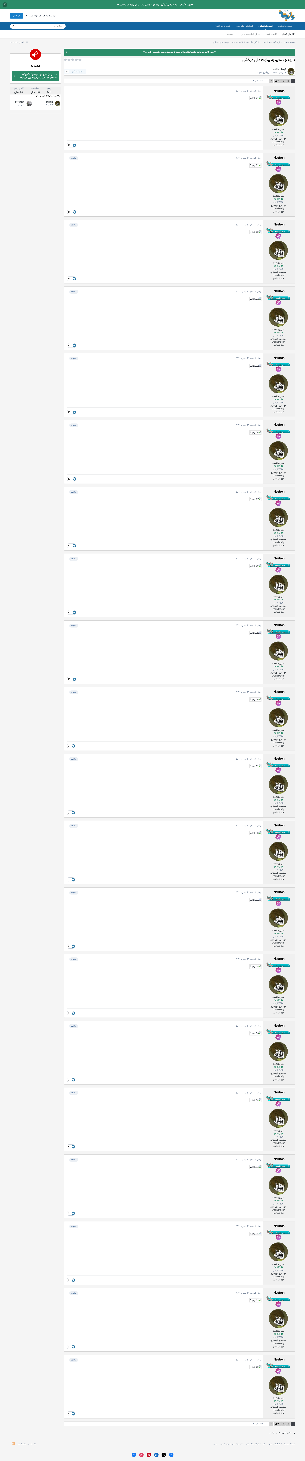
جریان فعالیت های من (250, 34)
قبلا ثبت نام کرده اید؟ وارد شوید (41, 16)
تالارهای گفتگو (288, 34)
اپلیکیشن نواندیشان (244, 26)
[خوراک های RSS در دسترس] (13, 1444)
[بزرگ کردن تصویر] (255, 98)
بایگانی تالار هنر (262, 73)
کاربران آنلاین (271, 34)
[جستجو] (13, 26)
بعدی (277, 80)
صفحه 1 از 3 (259, 80)
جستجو (230, 34)
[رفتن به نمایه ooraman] (29, 103)
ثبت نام (16, 15)
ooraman (19, 102)
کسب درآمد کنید (223, 26)
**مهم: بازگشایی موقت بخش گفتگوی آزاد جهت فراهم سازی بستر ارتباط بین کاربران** (155, 5)
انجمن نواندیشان (265, 26)
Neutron (276, 69)
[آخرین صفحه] (271, 81)
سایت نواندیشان (285, 26)
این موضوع (25, 26)
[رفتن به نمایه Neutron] (291, 71)
